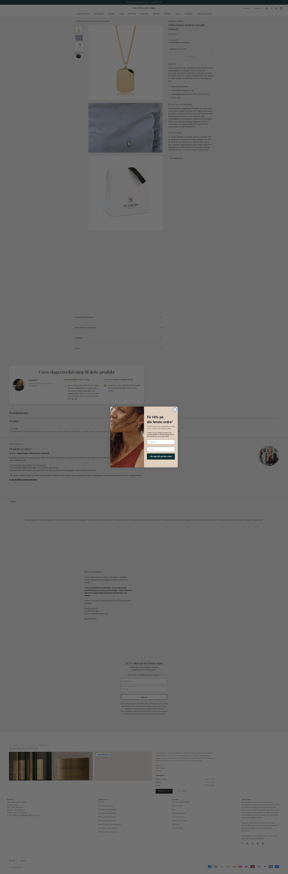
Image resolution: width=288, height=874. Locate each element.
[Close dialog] (175, 409)
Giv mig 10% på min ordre (161, 456)
